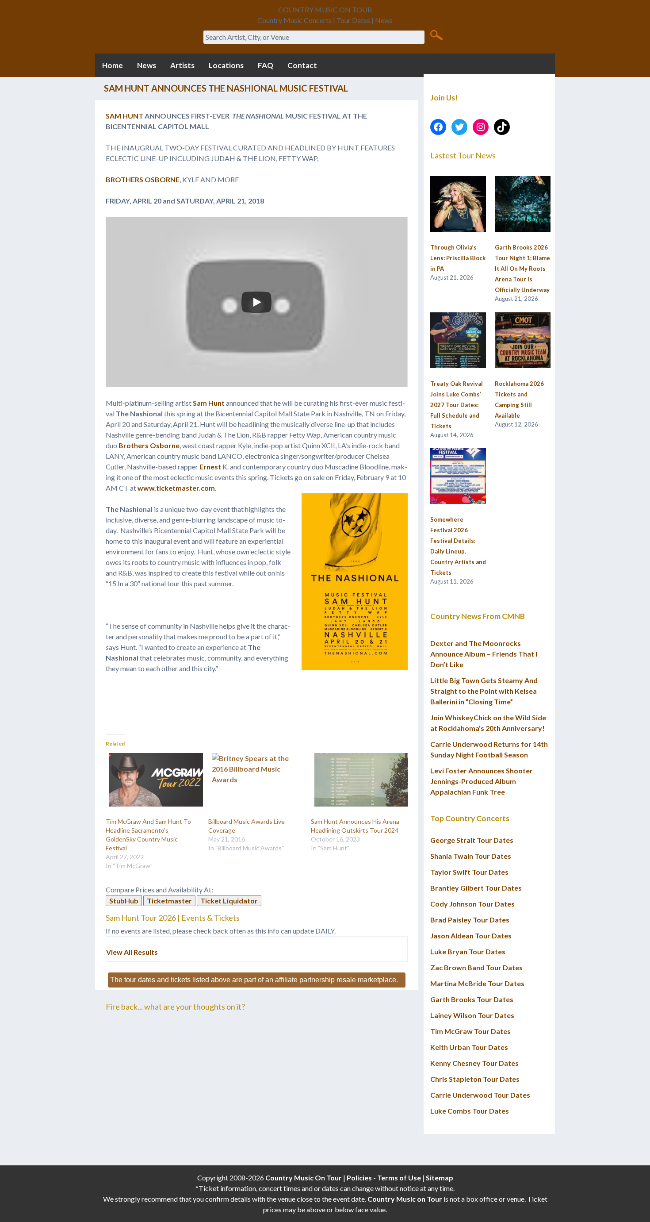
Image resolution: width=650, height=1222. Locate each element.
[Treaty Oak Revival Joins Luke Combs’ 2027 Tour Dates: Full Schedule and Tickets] (458, 340)
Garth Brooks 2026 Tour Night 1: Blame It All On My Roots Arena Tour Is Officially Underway (522, 268)
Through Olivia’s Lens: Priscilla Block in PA (458, 258)
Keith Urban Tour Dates (469, 1047)
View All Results (132, 952)
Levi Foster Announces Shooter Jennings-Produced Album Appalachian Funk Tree (481, 781)
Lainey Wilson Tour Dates (472, 1015)
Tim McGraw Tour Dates (470, 1031)
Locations (226, 65)
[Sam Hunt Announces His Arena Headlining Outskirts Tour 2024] (358, 780)
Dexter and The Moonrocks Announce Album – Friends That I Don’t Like (483, 654)
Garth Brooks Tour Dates (471, 999)
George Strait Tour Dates (471, 840)
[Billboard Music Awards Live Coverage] (255, 780)
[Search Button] (436, 34)
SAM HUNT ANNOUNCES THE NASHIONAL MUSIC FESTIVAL (226, 88)
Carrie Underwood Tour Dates (480, 1095)
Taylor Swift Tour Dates (469, 872)
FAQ (265, 65)
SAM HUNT (124, 115)
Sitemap (439, 1177)
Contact (302, 65)
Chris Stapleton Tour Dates (475, 1079)
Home (112, 65)
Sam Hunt (209, 403)
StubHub (123, 900)
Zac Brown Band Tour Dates (476, 967)
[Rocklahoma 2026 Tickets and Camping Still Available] (523, 340)
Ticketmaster (169, 900)
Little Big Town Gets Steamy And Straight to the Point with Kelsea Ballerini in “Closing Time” (484, 691)
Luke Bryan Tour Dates (467, 951)
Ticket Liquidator (229, 900)
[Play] (256, 302)
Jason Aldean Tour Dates (471, 935)
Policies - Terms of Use (384, 1177)
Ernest (210, 466)
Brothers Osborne (149, 445)
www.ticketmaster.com (176, 488)
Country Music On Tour (303, 1177)
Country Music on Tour (404, 1199)
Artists (182, 65)
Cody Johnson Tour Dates (472, 903)
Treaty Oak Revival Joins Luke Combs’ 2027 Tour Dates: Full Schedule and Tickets (456, 405)
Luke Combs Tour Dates (469, 1111)
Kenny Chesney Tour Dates (474, 1063)
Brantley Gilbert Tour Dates (476, 888)
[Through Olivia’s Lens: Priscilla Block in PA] (458, 204)
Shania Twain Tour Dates (470, 856)
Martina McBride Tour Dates (477, 983)
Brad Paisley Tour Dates (469, 919)
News (146, 65)
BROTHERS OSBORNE (143, 179)
